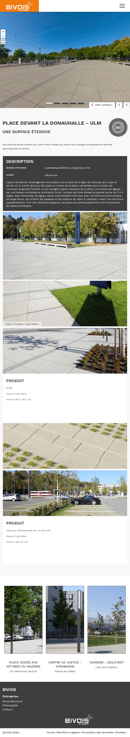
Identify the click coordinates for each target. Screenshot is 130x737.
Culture (8, 709)
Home (51, 732)
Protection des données (97, 732)
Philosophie (10, 705)
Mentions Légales (68, 732)
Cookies (120, 732)
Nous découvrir (13, 701)
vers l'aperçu (103, 105)
